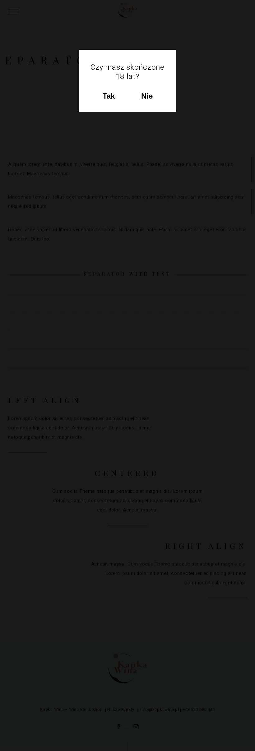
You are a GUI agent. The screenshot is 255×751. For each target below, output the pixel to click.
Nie (147, 96)
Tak (109, 96)
